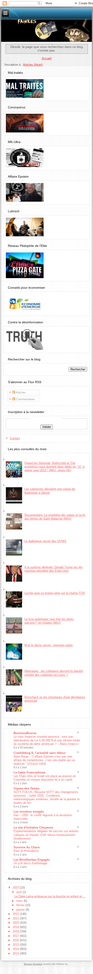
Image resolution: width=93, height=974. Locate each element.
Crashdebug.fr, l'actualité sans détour (40, 753)
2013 (16, 953)
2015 (16, 944)
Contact (15, 438)
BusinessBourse (25, 733)
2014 (16, 949)
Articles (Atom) (33, 64)
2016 (16, 940)
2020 (16, 922)
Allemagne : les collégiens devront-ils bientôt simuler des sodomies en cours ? (53, 672)
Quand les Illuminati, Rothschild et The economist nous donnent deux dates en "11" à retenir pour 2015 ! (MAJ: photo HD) (54, 466)
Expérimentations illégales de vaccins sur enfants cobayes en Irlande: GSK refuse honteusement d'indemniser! (46, 834)
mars (20, 901)
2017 (16, 936)
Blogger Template (33, 964)
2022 (16, 914)
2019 (16, 927)
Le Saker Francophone (29, 772)
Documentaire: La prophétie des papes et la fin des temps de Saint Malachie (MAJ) (54, 516)
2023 (16, 887)
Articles (20, 392)
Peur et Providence (26, 851)
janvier (21, 909)
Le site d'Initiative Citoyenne (33, 827)
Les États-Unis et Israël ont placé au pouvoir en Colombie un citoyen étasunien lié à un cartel (45, 777)
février (20, 905)
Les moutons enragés (29, 811)
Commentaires (25, 399)
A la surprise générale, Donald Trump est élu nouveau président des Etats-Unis (53, 568)
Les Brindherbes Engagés (32, 859)
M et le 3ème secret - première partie (48, 645)
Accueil (46, 58)
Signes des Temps (26, 788)
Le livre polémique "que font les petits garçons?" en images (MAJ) (49, 620)
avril (19, 892)
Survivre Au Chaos (27, 847)
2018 (16, 931)
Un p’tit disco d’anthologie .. (32, 863)
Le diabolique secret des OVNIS (45, 541)
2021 (16, 918)
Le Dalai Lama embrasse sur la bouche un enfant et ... (50, 896)
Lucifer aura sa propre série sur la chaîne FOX (54, 593)
